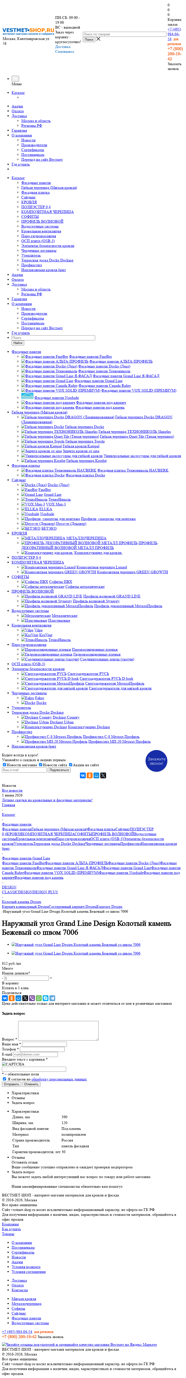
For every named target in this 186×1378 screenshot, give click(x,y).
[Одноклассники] (90, 775)
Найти (18, 343)
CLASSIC (10, 892)
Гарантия (19, 130)
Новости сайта (55, 765)
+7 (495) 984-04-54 (174, 34)
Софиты (18, 1308)
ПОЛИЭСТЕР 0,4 (36, 207)
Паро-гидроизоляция (38, 236)
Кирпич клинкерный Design (25, 906)
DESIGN (25, 892)
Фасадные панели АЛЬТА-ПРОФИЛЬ (76, 863)
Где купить (21, 164)
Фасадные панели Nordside (121, 872)
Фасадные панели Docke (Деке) (134, 863)
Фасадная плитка (35, 192)
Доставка (19, 116)
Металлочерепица (26, 1303)
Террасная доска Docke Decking (47, 260)
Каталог (18, 92)
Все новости (12, 790)
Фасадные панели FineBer (23, 863)
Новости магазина (22, 765)
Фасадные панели (36, 182)
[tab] (98, 1093)
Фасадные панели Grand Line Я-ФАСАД (69, 867)
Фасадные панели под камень (38, 877)
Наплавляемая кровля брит (43, 270)
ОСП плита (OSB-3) (38, 240)
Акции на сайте (86, 765)
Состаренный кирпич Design (72, 906)
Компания (10, 1224)
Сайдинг (28, 197)
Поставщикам (32, 154)
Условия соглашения (29, 1271)
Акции (17, 106)
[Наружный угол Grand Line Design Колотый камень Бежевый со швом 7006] (76, 944)
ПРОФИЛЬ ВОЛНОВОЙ (42, 221)
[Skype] (45, 998)
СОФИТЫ (30, 216)
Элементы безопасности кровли (47, 245)
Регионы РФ (31, 125)
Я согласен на (47, 1079)
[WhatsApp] (39, 998)
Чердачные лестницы (38, 250)
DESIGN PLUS (45, 892)
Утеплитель (31, 255)
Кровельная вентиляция (41, 231)
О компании (22, 135)
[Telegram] (52, 998)
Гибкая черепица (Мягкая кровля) (49, 187)
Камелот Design (109, 906)
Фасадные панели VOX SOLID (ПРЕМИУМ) (61, 872)
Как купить (11, 1229)
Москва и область (36, 120)
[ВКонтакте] (83, 775)
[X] (103, 775)
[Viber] (32, 998)
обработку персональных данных (59, 1079)
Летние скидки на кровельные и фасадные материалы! (47, 800)
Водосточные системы (40, 226)
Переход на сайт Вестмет (42, 159)
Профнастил (31, 265)
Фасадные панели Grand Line (127, 867)
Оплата (18, 111)
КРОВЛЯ (29, 202)
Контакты (20, 1290)
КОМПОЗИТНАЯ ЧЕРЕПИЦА (47, 211)
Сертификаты (32, 149)
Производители (34, 145)
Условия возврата (26, 1266)
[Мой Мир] (96, 775)
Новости (28, 140)
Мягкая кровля (24, 1298)
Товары (8, 1234)
